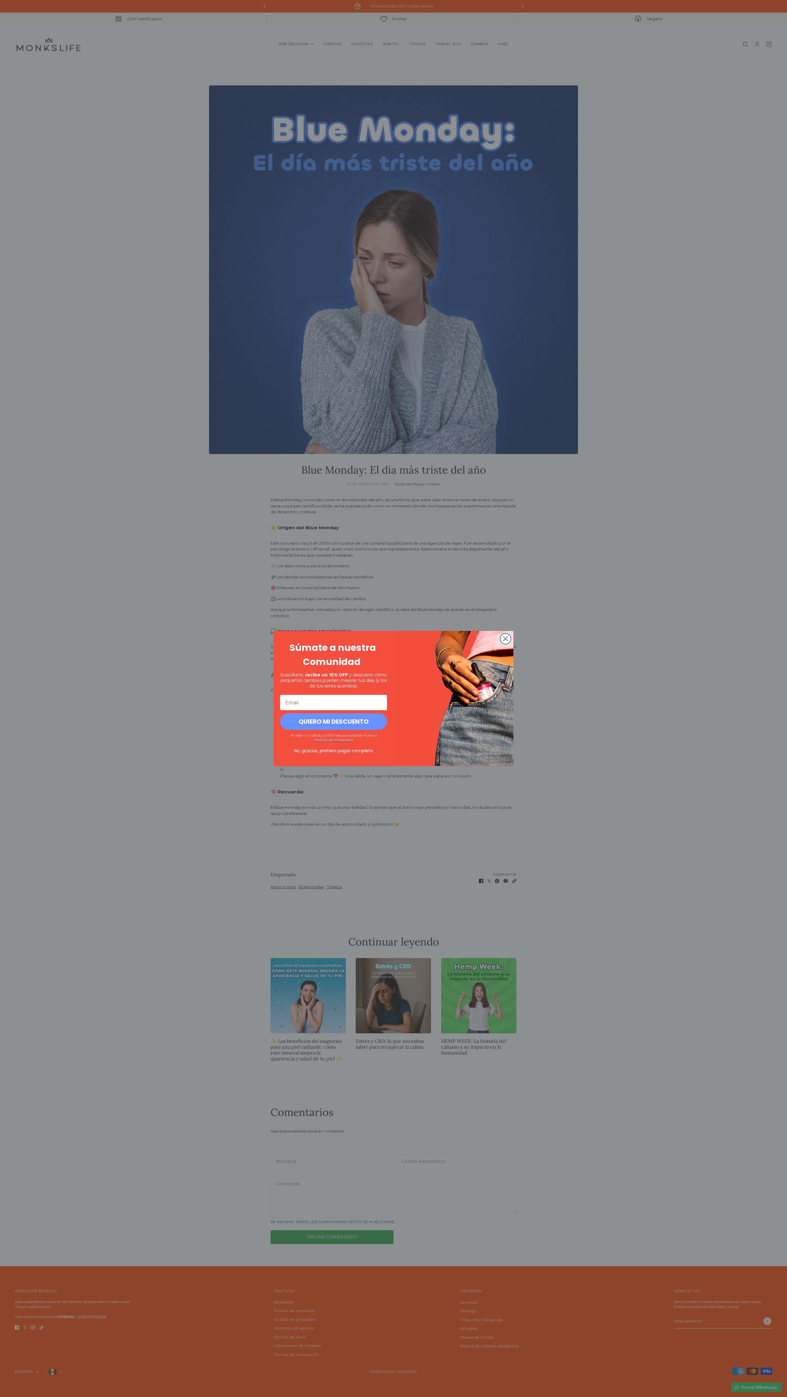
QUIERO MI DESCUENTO (334, 721)
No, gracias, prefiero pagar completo (333, 751)
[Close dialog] (505, 638)
